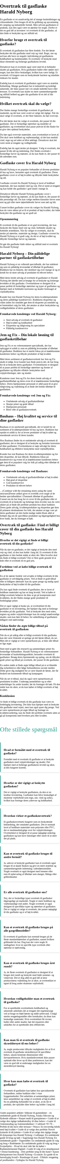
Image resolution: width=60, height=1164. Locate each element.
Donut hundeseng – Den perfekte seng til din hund (26, 1151)
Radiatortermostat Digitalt (12, 1149)
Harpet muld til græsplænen (32, 1118)
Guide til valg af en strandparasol (43, 1149)
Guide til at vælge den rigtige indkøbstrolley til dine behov (29, 1119)
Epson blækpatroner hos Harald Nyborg (29, 1153)
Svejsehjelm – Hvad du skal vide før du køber (22, 1146)
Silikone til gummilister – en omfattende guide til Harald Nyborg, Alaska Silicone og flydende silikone (27, 1116)
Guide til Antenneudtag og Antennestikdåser (28, 1122)
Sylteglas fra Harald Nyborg (30, 1160)
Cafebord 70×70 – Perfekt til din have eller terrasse (27, 1125)
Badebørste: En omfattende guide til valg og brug (33, 1143)
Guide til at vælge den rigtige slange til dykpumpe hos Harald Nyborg (29, 1133)
